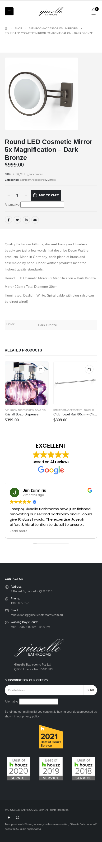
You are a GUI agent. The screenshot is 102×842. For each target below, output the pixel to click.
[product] (26, 383)
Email (35, 220)
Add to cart (49, 195)
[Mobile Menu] (9, 11)
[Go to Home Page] (6, 28)
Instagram (17, 817)
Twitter (17, 220)
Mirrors (51, 179)
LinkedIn (26, 220)
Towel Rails (91, 410)
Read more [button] (19, 531)
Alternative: (12, 204)
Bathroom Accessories (33, 179)
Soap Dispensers (45, 410)
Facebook (8, 220)
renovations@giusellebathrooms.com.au (37, 615)
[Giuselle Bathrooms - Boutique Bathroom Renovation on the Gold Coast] (51, 11)
